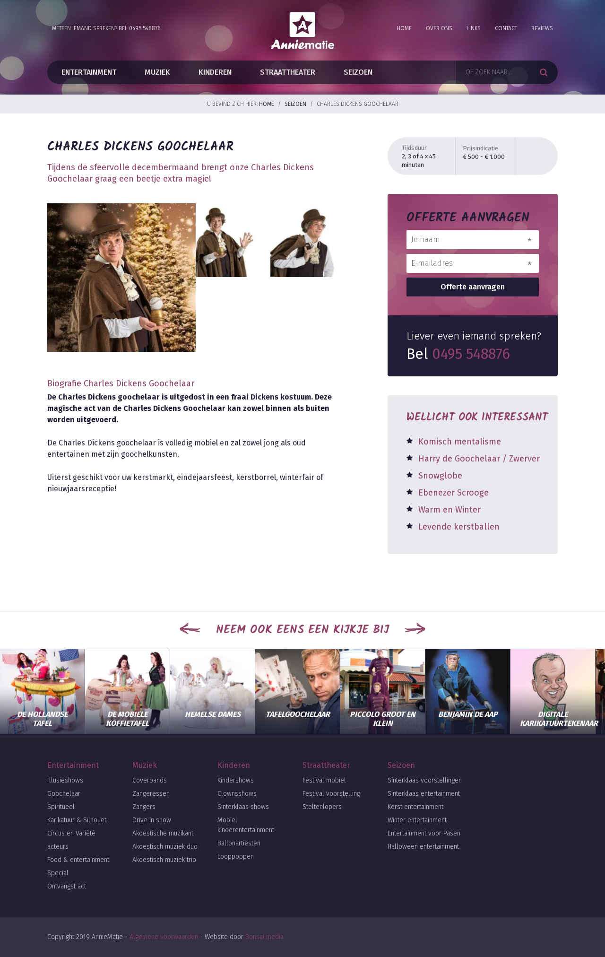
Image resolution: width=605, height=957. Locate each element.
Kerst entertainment (415, 807)
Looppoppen (235, 857)
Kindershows (235, 780)
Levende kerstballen (459, 527)
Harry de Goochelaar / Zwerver (479, 458)
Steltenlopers (322, 807)
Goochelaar (63, 794)
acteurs (58, 847)
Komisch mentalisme (459, 441)
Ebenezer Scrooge (453, 492)
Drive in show (151, 820)
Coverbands (149, 780)
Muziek (157, 72)
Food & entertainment (78, 860)
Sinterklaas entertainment (424, 794)
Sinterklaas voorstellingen (425, 780)
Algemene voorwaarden (164, 937)
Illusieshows (65, 780)
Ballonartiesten (238, 843)
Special (58, 873)
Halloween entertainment (423, 847)
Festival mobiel (324, 780)
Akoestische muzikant (162, 833)
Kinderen (215, 72)
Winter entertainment (417, 820)
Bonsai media (264, 937)
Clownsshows (237, 794)
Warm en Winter (449, 510)
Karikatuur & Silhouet (76, 820)
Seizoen (358, 72)
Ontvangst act (66, 886)
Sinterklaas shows (243, 807)
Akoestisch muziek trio (164, 860)
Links (474, 28)
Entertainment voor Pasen (424, 833)
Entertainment (88, 72)
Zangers (144, 807)
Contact (506, 28)
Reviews (542, 28)
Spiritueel (61, 807)
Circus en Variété (71, 833)
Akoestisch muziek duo (165, 847)
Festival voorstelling (331, 794)
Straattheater (287, 72)
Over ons (439, 28)
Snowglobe (440, 475)
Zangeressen (151, 794)
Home (404, 28)
